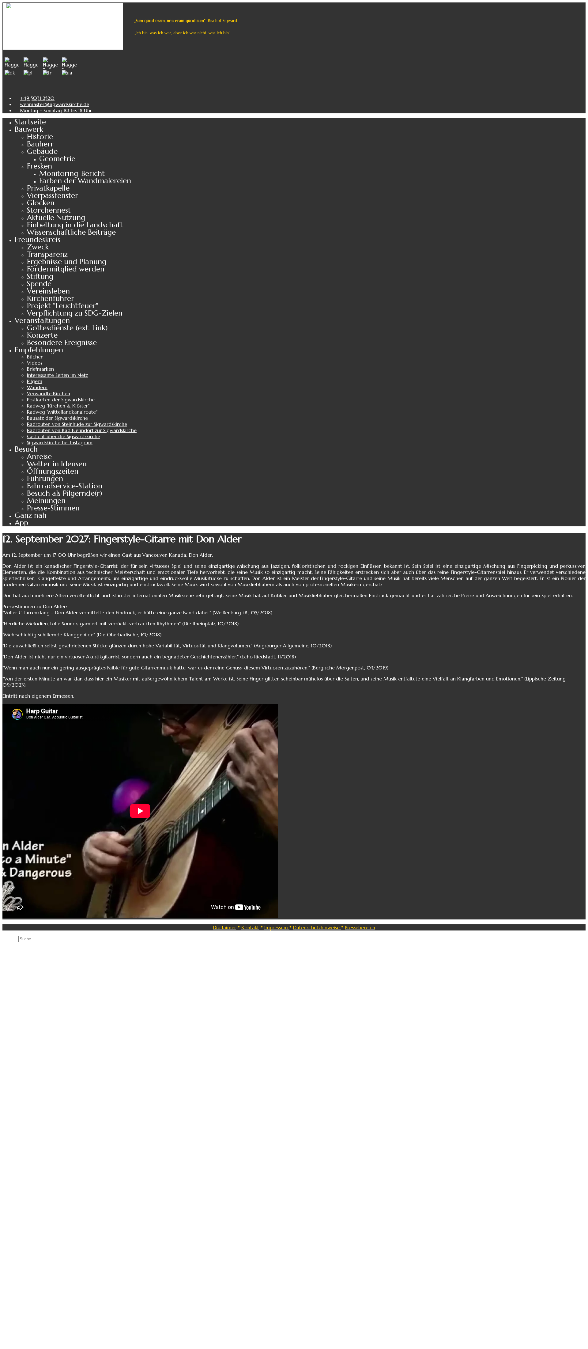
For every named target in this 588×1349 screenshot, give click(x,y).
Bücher (35, 357)
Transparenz (47, 254)
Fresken (39, 166)
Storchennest (49, 210)
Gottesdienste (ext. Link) (67, 327)
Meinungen (46, 500)
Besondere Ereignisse (62, 342)
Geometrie (57, 158)
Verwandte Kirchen (48, 393)
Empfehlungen (39, 349)
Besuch (26, 449)
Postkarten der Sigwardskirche (61, 399)
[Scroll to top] (4, 1343)
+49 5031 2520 (37, 98)
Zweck (38, 247)
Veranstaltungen (42, 320)
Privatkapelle (48, 188)
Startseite (30, 122)
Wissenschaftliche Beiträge (71, 232)
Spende (39, 283)
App (21, 522)
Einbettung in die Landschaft (75, 224)
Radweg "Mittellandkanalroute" (62, 412)
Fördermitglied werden (65, 269)
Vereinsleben (48, 291)
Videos (34, 363)
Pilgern (34, 381)
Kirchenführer (50, 298)
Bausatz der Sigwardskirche (57, 418)
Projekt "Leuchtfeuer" (62, 305)
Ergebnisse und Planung (66, 261)
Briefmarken (40, 369)
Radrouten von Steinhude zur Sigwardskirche (77, 424)
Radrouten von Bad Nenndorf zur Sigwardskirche (82, 430)
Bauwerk (29, 129)
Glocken (41, 202)
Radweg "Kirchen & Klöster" (58, 406)
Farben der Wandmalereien (85, 180)
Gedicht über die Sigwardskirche (63, 436)
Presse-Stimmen (53, 508)
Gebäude (42, 151)
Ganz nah (31, 515)
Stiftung (40, 276)
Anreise (39, 456)
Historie (40, 136)
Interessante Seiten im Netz (57, 375)
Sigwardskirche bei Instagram (59, 442)
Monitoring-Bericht (72, 173)
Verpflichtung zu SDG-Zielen (75, 313)
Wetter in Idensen (57, 463)
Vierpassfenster (52, 195)
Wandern (37, 387)
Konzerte (42, 335)
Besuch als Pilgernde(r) (64, 493)
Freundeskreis (37, 239)
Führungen (45, 478)
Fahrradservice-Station (64, 486)
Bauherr (40, 144)
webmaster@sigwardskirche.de (54, 104)
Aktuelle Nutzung (56, 217)
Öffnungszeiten (52, 471)
